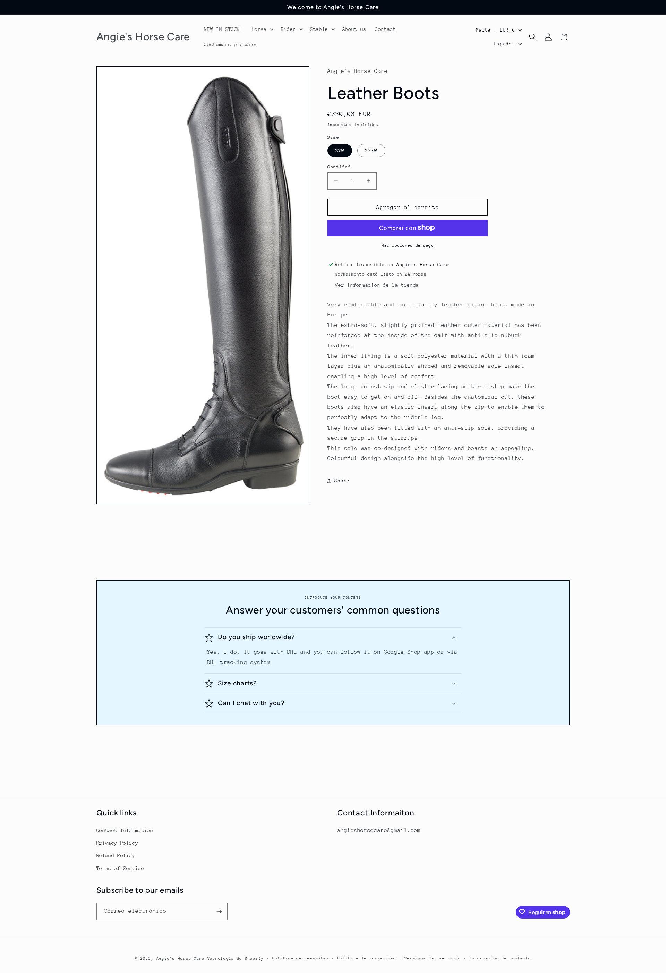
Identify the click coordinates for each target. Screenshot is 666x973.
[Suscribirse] (219, 911)
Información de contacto (500, 958)
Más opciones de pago (408, 245)
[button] (261, 29)
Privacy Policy (117, 842)
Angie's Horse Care (180, 958)
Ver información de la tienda (377, 284)
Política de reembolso (300, 958)
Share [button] (341, 480)
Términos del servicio (432, 958)
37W (339, 150)
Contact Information (124, 830)
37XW (371, 150)
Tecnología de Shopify (235, 958)
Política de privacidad (366, 958)
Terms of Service (120, 868)
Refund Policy (115, 855)
